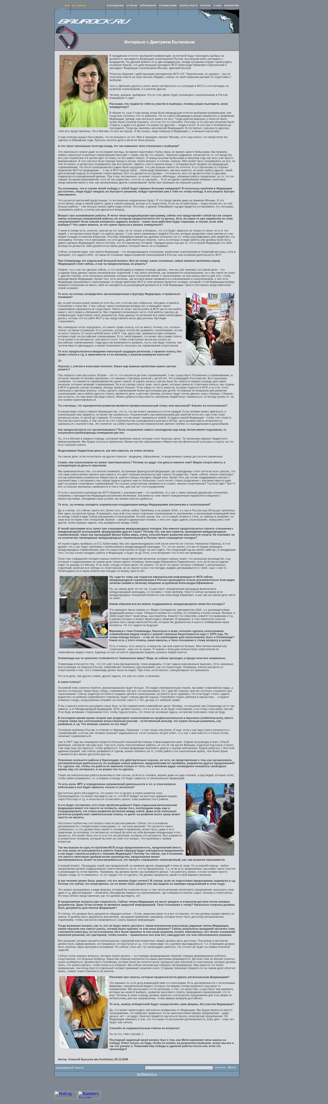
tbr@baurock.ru (147, 1074)
